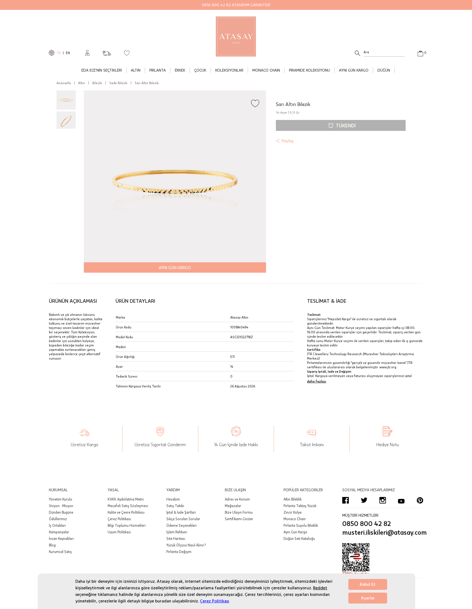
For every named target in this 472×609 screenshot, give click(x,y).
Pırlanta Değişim (178, 551)
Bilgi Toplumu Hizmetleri (127, 525)
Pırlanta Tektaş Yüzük (300, 506)
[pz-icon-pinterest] (420, 500)
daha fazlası (316, 381)
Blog (52, 545)
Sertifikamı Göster (239, 519)
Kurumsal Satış (60, 551)
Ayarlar (368, 598)
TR (59, 53)
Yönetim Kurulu (60, 499)
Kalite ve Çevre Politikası (126, 512)
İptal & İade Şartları (181, 512)
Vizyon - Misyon (61, 506)
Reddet (320, 588)
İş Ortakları (57, 525)
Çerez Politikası (214, 601)
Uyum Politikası (119, 532)
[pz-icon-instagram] (382, 500)
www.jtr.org (387, 367)
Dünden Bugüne (61, 512)
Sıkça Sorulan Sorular (183, 519)
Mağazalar (233, 506)
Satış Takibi (175, 506)
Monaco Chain (295, 519)
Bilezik (97, 83)
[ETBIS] (382, 559)
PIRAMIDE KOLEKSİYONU (309, 70)
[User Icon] (87, 53)
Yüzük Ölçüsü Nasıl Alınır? (186, 545)
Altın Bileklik (293, 499)
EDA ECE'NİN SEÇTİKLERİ (101, 70)
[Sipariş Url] (107, 52)
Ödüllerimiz (58, 519)
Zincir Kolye (293, 512)
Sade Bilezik (118, 83)
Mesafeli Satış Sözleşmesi (128, 506)
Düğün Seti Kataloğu (299, 538)
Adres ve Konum (237, 499)
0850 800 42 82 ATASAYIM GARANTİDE (236, 4)
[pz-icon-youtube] (401, 500)
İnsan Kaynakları (61, 538)
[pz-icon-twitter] (364, 500)
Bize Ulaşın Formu (239, 512)
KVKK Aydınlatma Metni (126, 499)
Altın (81, 83)
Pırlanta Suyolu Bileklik (301, 525)
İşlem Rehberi (176, 532)
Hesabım (173, 499)
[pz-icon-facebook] (345, 500)
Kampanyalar (59, 532)
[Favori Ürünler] (126, 53)
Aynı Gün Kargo (295, 532)
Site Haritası (175, 538)
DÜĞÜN (383, 70)
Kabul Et (368, 584)
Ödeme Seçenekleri (181, 525)
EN (68, 53)
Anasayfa (64, 83)
